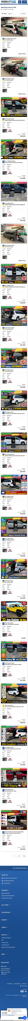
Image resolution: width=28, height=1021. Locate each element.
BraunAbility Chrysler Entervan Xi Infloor (13, 664)
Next (24, 856)
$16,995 (22, 178)
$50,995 (22, 136)
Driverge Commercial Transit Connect (12, 833)
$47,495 (22, 345)
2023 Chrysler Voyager (9, 327)
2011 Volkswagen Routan (10, 161)
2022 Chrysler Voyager (9, 78)
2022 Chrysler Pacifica (9, 245)
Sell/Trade (5, 905)
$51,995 (22, 680)
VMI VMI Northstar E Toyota (10, 791)
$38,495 (22, 303)
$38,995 (22, 514)
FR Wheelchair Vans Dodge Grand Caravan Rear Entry (15, 413)
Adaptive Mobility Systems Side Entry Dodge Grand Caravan (15, 204)
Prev (15, 856)
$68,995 (22, 722)
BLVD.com (24, 995)
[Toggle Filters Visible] (4, 13)
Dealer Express (16, 995)
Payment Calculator (6, 937)
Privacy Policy (5, 942)
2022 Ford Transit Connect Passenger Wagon (14, 831)
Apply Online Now (6, 893)
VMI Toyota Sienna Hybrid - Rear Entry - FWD (14, 706)
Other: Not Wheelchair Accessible (12, 624)
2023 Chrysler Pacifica (9, 454)
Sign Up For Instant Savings (8, 947)
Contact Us (24, 983)
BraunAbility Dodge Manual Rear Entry (13, 748)
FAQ (3, 940)
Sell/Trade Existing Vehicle (8, 895)
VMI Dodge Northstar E (9, 540)
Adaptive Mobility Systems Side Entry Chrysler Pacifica (15, 120)
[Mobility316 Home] (1, 9)
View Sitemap (24, 996)
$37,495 (22, 807)
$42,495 (22, 849)
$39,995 (22, 387)
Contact (5, 974)
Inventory (5, 875)
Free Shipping (6, 912)
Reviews (4, 920)
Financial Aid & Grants (7, 898)
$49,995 (22, 471)
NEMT (3, 954)
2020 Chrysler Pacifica (9, 663)
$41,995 (22, 220)
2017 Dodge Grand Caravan (10, 38)
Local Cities (9, 983)
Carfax (4, 927)
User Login (24, 985)
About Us (4, 935)
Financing (5, 890)
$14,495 (22, 765)
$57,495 (22, 598)
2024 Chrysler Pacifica (9, 118)
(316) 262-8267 (6, 972)
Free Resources (5, 945)
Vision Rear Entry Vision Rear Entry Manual (14, 162)
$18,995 (22, 429)
